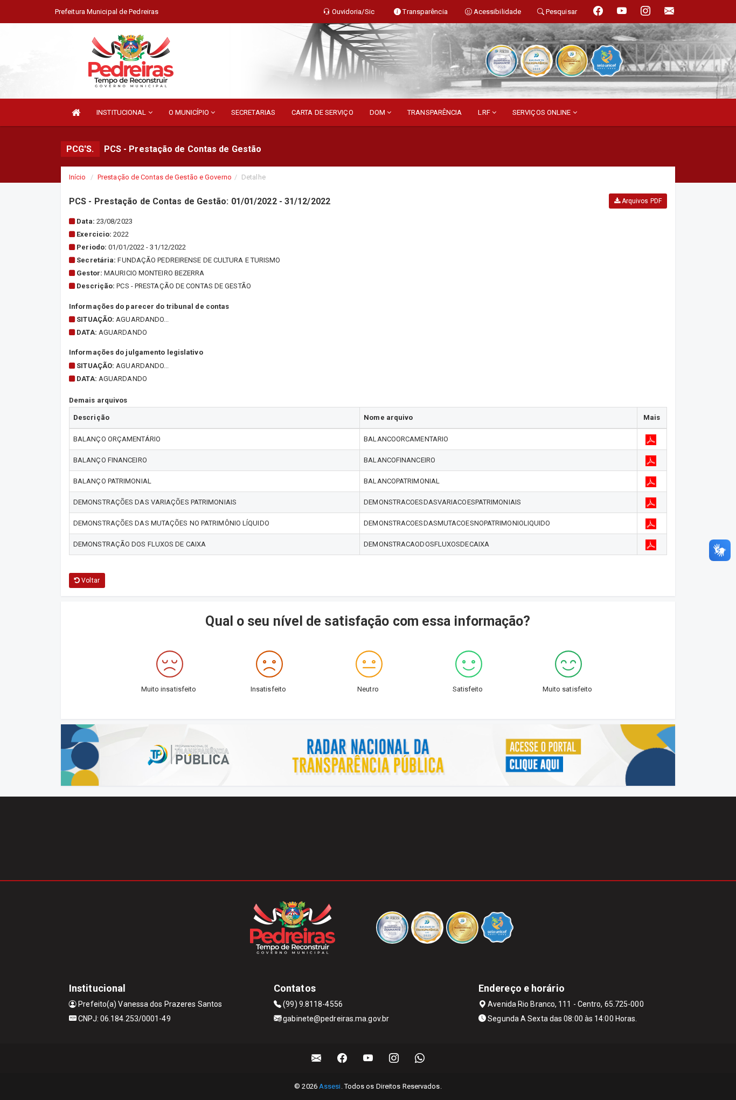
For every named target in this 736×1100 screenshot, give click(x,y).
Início (77, 177)
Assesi (330, 1086)
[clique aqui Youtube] (368, 1058)
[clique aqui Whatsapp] (420, 1058)
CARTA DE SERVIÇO (322, 112)
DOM (378, 112)
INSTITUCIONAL (122, 112)
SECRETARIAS (253, 112)
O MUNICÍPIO (190, 112)
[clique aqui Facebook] (342, 1058)
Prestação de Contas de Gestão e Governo (165, 177)
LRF (484, 112)
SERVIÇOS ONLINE (542, 112)
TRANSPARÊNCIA (434, 112)
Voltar (90, 580)
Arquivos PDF (641, 201)
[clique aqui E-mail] (316, 1058)
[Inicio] (76, 112)
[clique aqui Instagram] (394, 1058)
